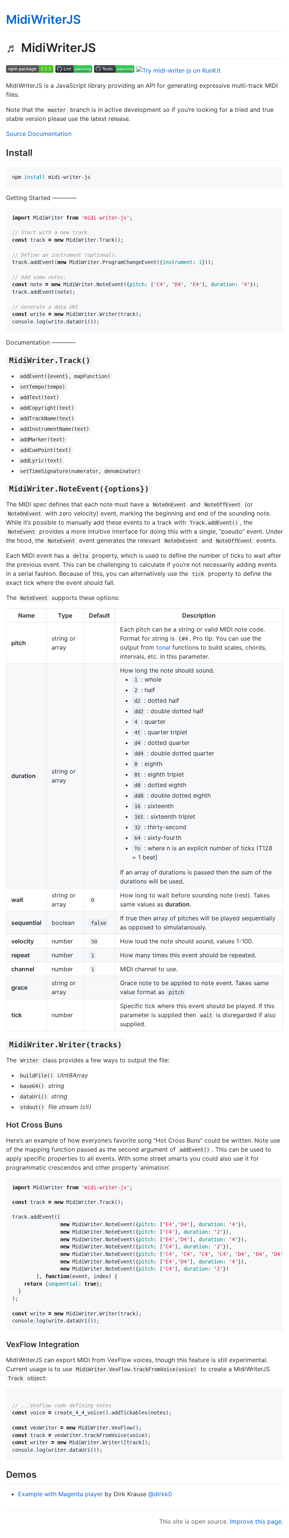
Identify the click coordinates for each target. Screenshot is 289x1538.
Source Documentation (38, 133)
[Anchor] (36, 152)
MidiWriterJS (43, 19)
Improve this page (255, 1521)
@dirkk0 (160, 1494)
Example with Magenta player (60, 1494)
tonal (163, 647)
